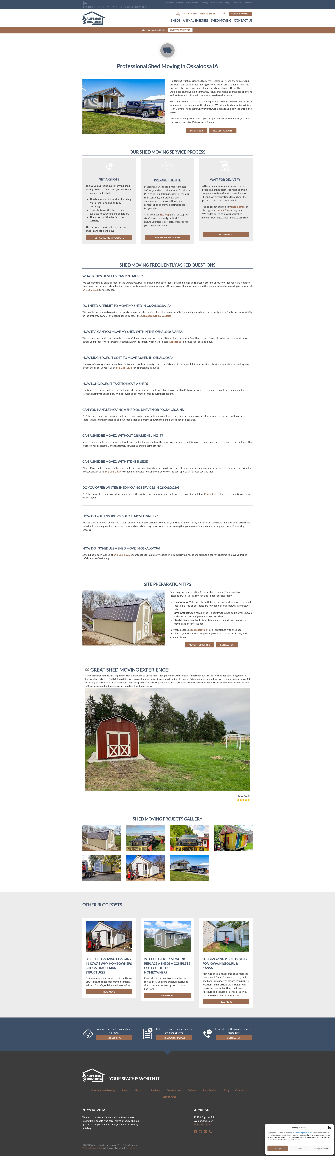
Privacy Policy (132, 1038)
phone (234, 206)
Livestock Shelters (180, 30)
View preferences (320, 1148)
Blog (227, 2)
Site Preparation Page (167, 237)
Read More (109, 881)
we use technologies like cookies (301, 1133)
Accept (278, 1148)
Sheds (175, 20)
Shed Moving (221, 20)
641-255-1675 (211, 13)
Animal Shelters (195, 20)
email (242, 206)
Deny (299, 1148)
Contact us (175, 341)
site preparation (198, 629)
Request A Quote (222, 130)
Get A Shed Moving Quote (109, 238)
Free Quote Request (174, 928)
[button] (329, 1127)
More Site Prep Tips (199, 645)
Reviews (180, 2)
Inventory (248, 2)
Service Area (169, 986)
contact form (223, 210)
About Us (170, 2)
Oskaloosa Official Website (156, 315)
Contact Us (236, 2)
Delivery (204, 2)
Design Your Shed (240, 14)
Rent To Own (216, 2)
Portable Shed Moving (103, 980)
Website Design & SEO (92, 1038)
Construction (192, 2)
